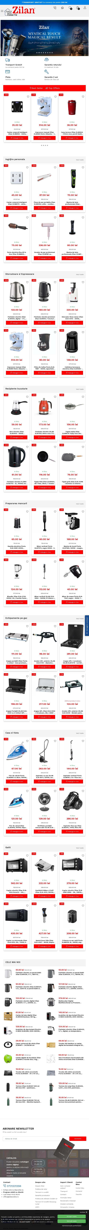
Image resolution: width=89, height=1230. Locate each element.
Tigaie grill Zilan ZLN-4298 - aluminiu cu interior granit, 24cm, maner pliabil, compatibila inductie (72, 482)
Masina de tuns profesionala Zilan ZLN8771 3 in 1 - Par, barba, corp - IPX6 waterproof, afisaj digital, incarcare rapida (72, 253)
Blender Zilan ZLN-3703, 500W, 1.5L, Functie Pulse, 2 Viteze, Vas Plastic (17, 597)
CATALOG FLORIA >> (38, 1170)
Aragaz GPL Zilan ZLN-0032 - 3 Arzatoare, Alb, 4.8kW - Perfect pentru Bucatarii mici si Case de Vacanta (44, 712)
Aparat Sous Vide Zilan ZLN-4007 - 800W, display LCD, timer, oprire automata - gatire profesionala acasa (44, 941)
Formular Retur (65, 1197)
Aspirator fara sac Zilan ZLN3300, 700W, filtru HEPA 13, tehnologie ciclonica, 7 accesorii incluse (72, 827)
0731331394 (13, 1186)
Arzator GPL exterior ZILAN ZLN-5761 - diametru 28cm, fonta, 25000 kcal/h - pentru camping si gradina (44, 662)
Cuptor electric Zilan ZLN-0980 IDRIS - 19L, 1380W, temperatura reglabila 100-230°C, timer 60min (72, 891)
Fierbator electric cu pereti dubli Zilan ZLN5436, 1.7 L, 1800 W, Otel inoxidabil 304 (28, 973)
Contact (63, 1194)
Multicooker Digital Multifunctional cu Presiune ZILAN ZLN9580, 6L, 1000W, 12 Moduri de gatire (70, 1002)
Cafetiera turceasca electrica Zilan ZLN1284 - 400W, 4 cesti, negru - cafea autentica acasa (72, 368)
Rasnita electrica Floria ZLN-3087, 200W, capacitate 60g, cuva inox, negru (17, 547)
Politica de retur (41, 1189)
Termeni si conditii (42, 1192)
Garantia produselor (42, 1195)
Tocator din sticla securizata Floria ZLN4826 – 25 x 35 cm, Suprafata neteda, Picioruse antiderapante (70, 1073)
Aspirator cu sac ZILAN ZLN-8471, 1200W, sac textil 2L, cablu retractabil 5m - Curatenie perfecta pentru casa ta (44, 776)
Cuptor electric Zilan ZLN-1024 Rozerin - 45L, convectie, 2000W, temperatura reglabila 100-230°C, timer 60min (16, 891)
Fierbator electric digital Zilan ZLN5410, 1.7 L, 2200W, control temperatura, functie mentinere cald (71, 988)
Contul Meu (80, 1188)
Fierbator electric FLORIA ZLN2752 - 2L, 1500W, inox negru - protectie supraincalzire (16, 482)
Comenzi (79, 1191)
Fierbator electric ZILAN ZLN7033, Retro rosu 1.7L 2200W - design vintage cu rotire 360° (44, 432)
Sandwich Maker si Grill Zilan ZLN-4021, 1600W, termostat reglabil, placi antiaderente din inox (44, 891)
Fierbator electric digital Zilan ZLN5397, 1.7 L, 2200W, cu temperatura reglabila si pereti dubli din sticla (28, 1002)
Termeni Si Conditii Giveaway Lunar (45, 1203)
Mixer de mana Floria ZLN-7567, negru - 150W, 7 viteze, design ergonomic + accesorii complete (72, 597)
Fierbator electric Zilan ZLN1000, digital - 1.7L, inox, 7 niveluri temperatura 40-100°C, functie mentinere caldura (17, 318)
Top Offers (54, 88)
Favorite (79, 1194)
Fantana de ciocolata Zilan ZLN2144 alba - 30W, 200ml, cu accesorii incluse (17, 133)
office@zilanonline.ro (11, 1197)
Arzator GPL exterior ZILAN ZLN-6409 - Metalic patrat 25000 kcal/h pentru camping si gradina (72, 712)
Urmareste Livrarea (67, 1207)
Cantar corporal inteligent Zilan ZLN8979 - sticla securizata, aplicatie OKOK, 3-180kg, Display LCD (16, 203)
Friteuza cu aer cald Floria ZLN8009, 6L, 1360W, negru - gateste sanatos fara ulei (72, 133)
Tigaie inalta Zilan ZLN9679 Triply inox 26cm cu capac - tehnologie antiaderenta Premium (72, 432)
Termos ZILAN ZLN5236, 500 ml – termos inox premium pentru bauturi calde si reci (72, 1101)
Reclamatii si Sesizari (68, 1201)
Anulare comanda (66, 1204)
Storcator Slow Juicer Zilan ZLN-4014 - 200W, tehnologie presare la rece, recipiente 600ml (72, 318)
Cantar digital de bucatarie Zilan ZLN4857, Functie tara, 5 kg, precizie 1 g (28, 1059)
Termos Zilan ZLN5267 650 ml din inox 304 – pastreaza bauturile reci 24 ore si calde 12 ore (28, 1087)
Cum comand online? (65, 1187)
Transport (64, 1191)
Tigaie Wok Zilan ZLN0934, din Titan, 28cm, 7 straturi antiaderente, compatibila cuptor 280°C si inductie (44, 482)
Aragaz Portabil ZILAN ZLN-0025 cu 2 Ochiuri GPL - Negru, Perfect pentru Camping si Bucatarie (16, 712)
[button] (36, 52)
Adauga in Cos (17, 138)
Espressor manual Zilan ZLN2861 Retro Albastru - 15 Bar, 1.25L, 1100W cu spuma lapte (16, 368)
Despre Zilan (39, 1186)
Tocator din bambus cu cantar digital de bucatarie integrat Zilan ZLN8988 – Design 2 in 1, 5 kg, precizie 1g (72, 1044)
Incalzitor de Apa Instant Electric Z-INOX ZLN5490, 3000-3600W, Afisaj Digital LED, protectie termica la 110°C (71, 1016)
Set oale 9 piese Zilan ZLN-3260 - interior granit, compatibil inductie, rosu (44, 133)
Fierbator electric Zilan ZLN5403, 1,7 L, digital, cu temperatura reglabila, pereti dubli (71, 1030)
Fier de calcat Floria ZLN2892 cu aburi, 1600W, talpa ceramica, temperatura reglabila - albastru (17, 776)
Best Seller (37, 88)
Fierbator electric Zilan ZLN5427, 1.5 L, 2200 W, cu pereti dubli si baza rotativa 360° (28, 988)
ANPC (37, 1207)
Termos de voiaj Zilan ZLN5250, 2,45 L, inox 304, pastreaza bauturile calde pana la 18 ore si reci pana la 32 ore (71, 1087)
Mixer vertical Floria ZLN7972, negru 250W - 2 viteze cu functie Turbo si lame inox (44, 547)
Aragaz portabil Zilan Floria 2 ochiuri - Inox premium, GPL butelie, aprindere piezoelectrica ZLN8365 (16, 662)
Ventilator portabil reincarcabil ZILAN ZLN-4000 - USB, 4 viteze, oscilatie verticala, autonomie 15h (44, 827)
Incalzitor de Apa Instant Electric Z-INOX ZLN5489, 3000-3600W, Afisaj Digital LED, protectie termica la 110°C (28, 1030)
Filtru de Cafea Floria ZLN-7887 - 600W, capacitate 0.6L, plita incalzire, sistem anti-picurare (44, 368)
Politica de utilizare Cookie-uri (46, 1198)
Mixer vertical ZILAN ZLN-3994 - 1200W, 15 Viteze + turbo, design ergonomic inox (44, 597)
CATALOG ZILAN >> (38, 1162)
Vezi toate (80, 160)
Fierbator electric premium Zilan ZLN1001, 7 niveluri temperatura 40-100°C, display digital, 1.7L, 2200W (44, 318)
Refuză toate (72, 1221)
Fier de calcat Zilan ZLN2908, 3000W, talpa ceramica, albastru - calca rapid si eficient (17, 827)
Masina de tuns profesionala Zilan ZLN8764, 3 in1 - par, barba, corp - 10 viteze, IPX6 (72, 203)
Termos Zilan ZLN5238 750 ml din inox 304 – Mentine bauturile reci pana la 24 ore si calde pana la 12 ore (28, 1101)
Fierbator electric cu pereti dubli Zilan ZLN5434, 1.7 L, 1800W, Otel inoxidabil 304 (71, 973)
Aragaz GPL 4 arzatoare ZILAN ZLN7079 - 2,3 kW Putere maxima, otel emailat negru (72, 662)
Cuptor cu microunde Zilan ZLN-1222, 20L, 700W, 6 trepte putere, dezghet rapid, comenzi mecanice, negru (16, 941)
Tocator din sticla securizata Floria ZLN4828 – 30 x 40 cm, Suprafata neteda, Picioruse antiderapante (27, 1073)
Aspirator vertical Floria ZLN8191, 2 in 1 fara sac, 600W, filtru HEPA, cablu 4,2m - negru (72, 776)
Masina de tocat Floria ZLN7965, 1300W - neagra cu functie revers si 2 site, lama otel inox (72, 547)
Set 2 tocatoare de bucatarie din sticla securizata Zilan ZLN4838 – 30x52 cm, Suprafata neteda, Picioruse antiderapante (72, 1059)
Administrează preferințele (71, 1226)
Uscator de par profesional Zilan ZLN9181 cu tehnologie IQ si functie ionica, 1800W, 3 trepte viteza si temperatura (44, 253)
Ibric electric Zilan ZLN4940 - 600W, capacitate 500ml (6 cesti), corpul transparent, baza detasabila (16, 432)
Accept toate (72, 1216)
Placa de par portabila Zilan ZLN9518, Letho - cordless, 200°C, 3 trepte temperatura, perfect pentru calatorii (44, 203)
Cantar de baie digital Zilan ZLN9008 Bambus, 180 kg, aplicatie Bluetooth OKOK (26, 1016)
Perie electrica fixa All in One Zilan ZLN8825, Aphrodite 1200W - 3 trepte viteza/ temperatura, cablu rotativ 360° (16, 253)
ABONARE (77, 1139)
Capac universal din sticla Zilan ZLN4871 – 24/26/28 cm (28, 1044)
